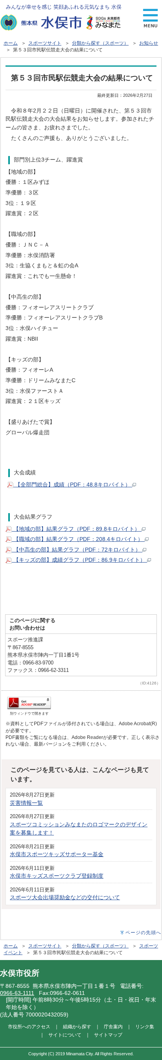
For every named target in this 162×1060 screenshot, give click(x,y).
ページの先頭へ (143, 932)
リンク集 (144, 1026)
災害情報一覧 (26, 803)
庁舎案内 (113, 1026)
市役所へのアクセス (29, 1026)
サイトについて (64, 1034)
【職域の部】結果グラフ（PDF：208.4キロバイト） (78, 539)
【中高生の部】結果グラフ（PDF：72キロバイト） (77, 549)
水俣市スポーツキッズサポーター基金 (56, 854)
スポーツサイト (44, 43)
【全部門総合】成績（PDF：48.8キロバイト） (72, 484)
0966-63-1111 (17, 993)
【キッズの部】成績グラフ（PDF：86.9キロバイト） (79, 560)
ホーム (11, 43)
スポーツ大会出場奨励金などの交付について (65, 897)
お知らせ (148, 43)
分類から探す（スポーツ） (100, 43)
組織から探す (77, 1026)
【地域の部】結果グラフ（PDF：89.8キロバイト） (77, 529)
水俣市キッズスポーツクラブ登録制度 (56, 876)
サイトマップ (108, 1034)
